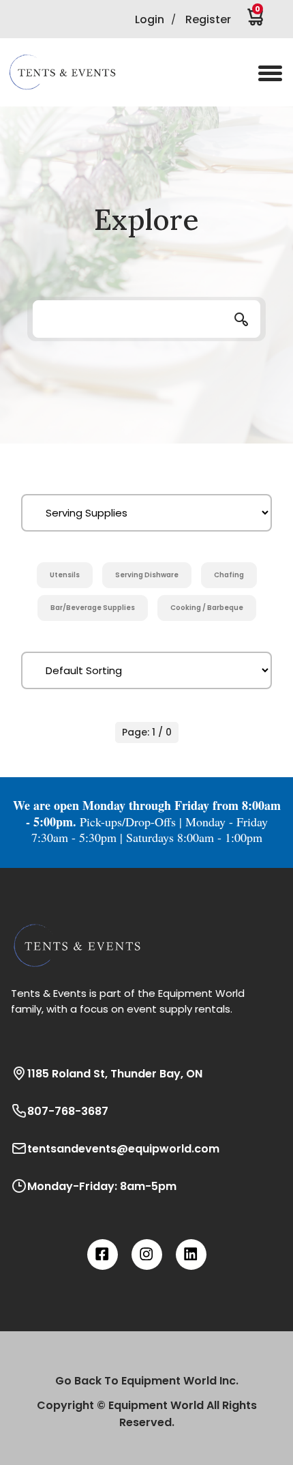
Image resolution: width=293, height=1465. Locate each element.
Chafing (229, 575)
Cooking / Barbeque (206, 608)
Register (208, 19)
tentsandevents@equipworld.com (123, 1149)
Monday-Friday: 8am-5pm (101, 1186)
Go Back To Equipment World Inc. (146, 1381)
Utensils (65, 575)
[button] (71, 72)
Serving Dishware (147, 575)
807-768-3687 (67, 1111)
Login (149, 19)
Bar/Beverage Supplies (92, 608)
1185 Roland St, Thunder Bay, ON (114, 1074)
